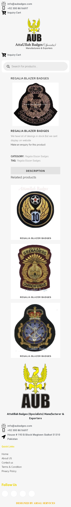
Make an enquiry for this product (28, 144)
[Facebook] (5, 493)
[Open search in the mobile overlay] (35, 66)
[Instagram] (31, 493)
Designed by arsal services (35, 503)
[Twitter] (14, 493)
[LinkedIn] (22, 493)
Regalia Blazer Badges (37, 156)
